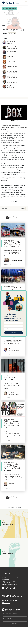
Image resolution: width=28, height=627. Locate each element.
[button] (13, 316)
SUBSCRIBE (13, 332)
